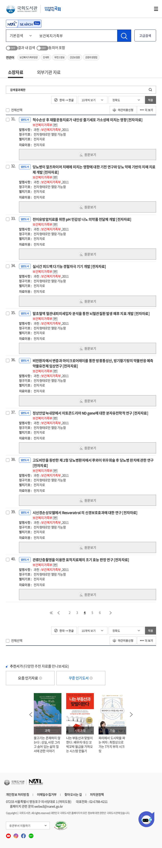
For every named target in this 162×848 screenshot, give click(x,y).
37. (13, 412)
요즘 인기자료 (28, 678)
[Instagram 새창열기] (16, 834)
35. (13, 312)
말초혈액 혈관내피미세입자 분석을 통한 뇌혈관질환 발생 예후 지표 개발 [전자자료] (91, 316)
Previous (30, 714)
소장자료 (15, 72)
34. (13, 265)
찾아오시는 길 (73, 794)
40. (13, 559)
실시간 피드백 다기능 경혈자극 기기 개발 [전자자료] (69, 269)
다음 (110, 612)
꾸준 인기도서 (79, 678)
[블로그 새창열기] (31, 834)
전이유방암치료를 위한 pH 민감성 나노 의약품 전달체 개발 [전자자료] (82, 222)
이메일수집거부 (47, 794)
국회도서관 (22, 9)
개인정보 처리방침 (17, 794)
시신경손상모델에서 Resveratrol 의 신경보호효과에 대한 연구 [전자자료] (85, 515)
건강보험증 (75, 57)
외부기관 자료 (48, 72)
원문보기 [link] (90, 154)
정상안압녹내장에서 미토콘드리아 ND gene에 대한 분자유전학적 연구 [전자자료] (90, 415)
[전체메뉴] (156, 9)
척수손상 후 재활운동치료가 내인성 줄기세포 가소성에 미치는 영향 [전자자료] (87, 122)
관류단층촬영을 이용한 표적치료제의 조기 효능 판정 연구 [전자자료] (81, 562)
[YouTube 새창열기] (8, 834)
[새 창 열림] (61, 825)
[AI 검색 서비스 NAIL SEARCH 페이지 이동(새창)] (23, 24)
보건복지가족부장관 (29, 57)
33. (13, 218)
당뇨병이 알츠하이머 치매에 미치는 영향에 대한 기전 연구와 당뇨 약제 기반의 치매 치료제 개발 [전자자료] (94, 172)
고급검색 (145, 35)
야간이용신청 (125, 110)
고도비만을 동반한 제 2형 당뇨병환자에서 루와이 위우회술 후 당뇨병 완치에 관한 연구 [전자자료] (93, 465)
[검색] (124, 36)
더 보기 (149, 110)
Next (131, 714)
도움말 (40, 678)
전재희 (46, 57)
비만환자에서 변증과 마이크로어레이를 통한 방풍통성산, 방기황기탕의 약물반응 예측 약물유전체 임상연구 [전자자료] (93, 365)
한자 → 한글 (66, 100)
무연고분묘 (59, 57)
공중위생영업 (91, 57)
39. (13, 511)
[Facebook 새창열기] (23, 834)
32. (13, 166)
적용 (150, 100)
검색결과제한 (17, 90)
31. (13, 119)
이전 (58, 612)
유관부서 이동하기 (19, 825)
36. (13, 360)
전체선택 (16, 110)
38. (13, 459)
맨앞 (51, 612)
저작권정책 (97, 794)
